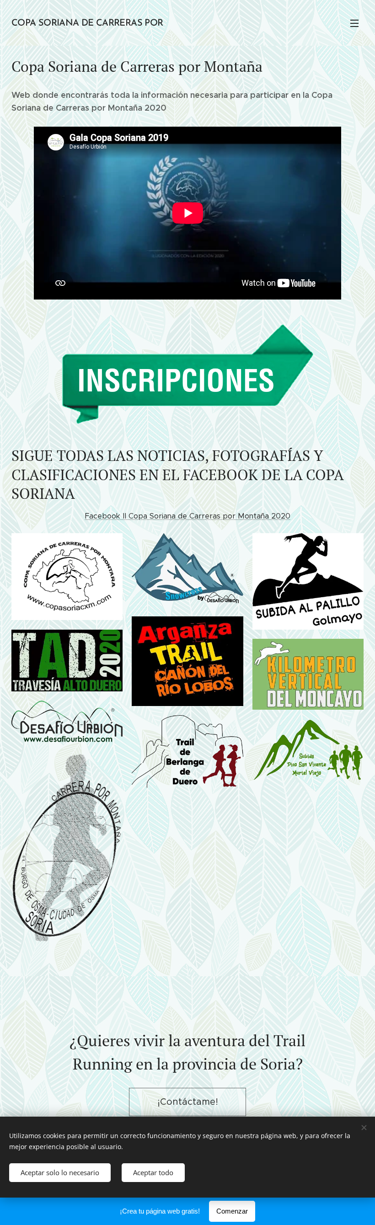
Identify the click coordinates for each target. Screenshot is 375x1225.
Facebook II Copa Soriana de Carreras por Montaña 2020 (187, 516)
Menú (354, 23)
